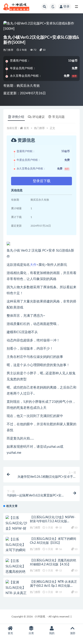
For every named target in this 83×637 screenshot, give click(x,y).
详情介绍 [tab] (18, 117)
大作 (33, 264)
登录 (66, 6)
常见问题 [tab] (58, 117)
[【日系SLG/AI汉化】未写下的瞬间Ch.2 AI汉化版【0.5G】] (17, 550)
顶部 (72, 633)
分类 (31, 633)
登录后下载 (41, 181)
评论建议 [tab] (38, 117)
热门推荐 (8, 50)
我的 (51, 633)
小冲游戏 (40, 616)
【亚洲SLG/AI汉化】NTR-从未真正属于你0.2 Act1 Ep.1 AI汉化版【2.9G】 (53, 585)
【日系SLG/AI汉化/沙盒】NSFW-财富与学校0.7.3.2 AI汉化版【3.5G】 (52, 521)
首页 (26, 128)
